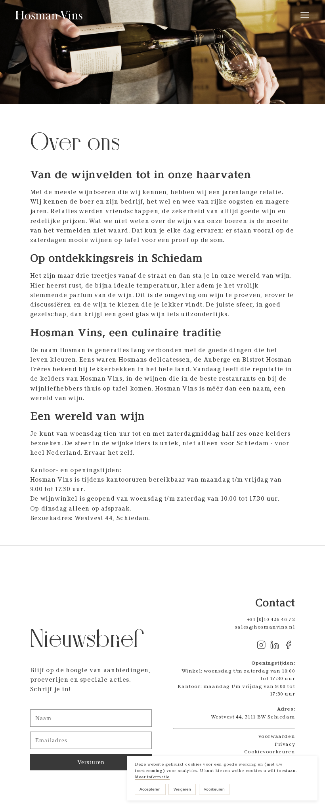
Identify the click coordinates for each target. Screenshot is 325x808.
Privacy (285, 744)
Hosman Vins (49, 15)
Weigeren (182, 789)
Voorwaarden (276, 736)
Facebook (288, 645)
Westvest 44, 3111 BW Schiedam (253, 717)
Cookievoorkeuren (269, 752)
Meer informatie (152, 777)
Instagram (261, 645)
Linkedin (274, 645)
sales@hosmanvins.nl (265, 627)
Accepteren (150, 789)
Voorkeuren (214, 789)
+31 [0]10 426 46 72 (271, 619)
